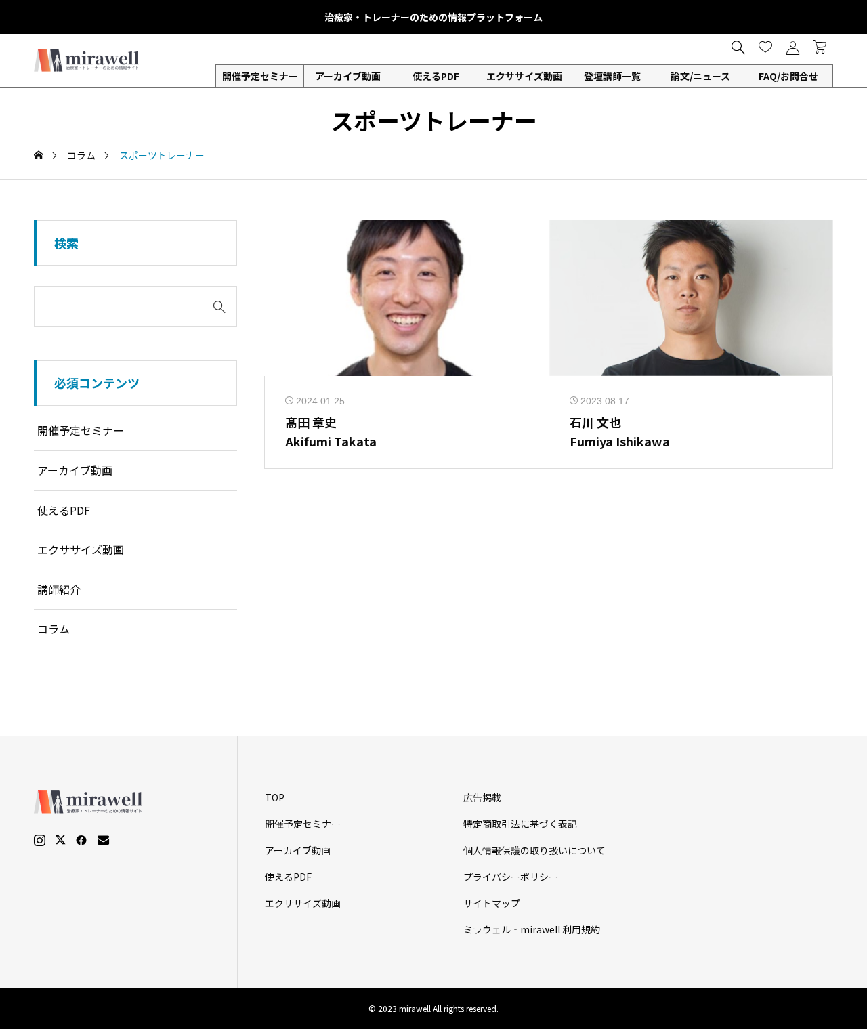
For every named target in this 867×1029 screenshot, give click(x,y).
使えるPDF (436, 76)
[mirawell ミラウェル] (88, 60)
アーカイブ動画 (348, 76)
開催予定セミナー (80, 430)
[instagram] (39, 840)
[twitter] (60, 840)
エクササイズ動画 (524, 76)
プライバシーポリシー (510, 876)
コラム (53, 629)
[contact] (103, 839)
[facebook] (81, 840)
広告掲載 (482, 797)
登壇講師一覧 (612, 76)
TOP (274, 797)
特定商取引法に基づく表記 (520, 824)
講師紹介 (59, 589)
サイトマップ (491, 903)
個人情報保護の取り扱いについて (534, 850)
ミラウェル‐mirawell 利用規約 (531, 929)
